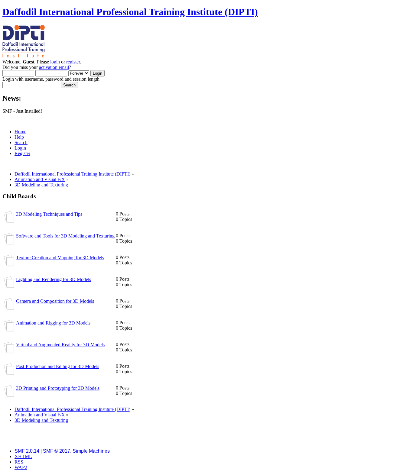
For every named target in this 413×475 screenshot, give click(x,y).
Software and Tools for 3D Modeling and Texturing (65, 235)
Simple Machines (91, 451)
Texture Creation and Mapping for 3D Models (60, 257)
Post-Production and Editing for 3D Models (57, 366)
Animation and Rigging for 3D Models (53, 322)
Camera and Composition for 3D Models (55, 301)
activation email (54, 67)
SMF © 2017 (56, 451)
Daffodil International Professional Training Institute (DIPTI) (130, 11)
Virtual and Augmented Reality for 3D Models (60, 344)
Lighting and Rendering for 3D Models (53, 279)
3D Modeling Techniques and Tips (49, 214)
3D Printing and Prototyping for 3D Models (57, 388)
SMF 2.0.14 (27, 451)
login (55, 61)
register (73, 61)
